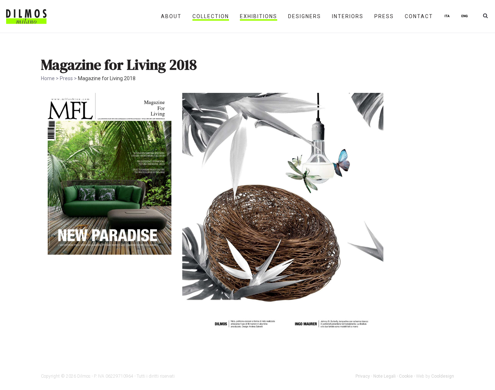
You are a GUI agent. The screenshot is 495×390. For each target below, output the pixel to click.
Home (48, 78)
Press (384, 16)
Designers (304, 16)
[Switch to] (447, 16)
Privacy (362, 376)
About (171, 16)
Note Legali (384, 376)
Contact (419, 16)
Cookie (406, 376)
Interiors (347, 16)
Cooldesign (442, 376)
